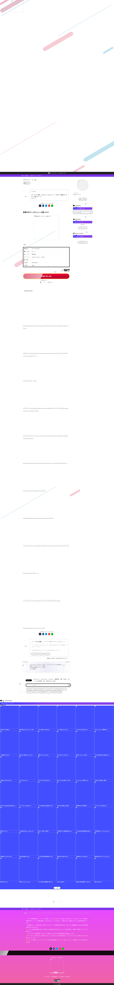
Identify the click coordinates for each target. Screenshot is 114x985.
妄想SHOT (26, 175)
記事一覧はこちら (83, 242)
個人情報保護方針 (54, 976)
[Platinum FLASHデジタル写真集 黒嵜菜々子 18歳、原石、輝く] (46, 309)
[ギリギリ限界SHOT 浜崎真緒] (46, 474)
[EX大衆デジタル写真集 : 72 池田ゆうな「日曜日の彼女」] (46, 447)
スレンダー (51, 679)
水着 (40, 689)
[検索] (69, 685)
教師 (61, 679)
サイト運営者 (83, 199)
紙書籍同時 (57, 679)
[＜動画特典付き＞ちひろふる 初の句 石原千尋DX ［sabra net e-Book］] (46, 419)
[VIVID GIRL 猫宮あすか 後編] (46, 612)
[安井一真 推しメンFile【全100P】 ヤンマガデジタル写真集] (46, 529)
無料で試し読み (47, 276)
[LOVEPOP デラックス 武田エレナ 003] (46, 502)
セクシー (38, 257)
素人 (44, 681)
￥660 (33, 265)
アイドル (33, 257)
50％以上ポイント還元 (32, 689)
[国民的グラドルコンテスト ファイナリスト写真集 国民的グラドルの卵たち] (46, 337)
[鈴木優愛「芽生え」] (46, 557)
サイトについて (47, 976)
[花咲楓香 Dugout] (46, 364)
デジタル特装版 (38, 681)
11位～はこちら (83, 227)
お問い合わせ (67, 976)
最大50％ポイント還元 (50, 681)
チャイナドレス (44, 679)
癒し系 (65, 679)
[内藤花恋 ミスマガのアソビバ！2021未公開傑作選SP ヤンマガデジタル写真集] (46, 392)
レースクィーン (36, 679)
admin (35, 179)
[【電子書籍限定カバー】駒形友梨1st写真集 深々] (46, 584)
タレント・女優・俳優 (55, 689)
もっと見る (57, 887)
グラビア (43, 257)
